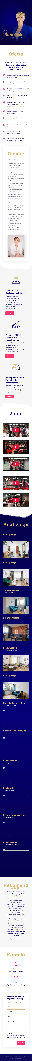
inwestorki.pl (11, 127)
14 (24, 611)
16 (27, 611)
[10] (16, 640)
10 (22, 584)
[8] (16, 711)
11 (19, 611)
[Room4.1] (16, 738)
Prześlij (21, 1043)
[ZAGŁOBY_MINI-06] (16, 768)
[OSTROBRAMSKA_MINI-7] (16, 698)
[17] (16, 613)
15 (25, 639)
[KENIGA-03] (16, 796)
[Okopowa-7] (16, 585)
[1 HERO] (16, 558)
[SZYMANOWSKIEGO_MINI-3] (16, 671)
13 (22, 611)
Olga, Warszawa (15, 939)
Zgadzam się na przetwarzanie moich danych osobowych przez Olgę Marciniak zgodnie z (16, 1036)
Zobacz (9, 313)
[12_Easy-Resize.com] (16, 823)
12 (21, 611)
